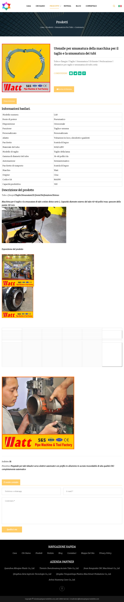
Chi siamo (40, 6)
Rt (10, 461)
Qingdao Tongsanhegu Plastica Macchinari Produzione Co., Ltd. (83, 574)
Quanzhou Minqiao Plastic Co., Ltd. (19, 568)
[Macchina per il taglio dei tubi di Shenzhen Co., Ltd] (6, 6)
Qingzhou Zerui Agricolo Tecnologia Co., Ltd (32, 574)
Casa (28, 6)
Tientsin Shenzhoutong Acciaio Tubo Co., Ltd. (59, 568)
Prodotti (54, 6)
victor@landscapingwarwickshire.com (86, 599)
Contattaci (91, 6)
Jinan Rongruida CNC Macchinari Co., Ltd (102, 568)
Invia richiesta (65, 89)
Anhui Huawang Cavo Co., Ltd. (62, 579)
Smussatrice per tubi (64, 27)
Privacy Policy (105, 553)
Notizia (67, 6)
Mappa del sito (87, 553)
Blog (78, 6)
